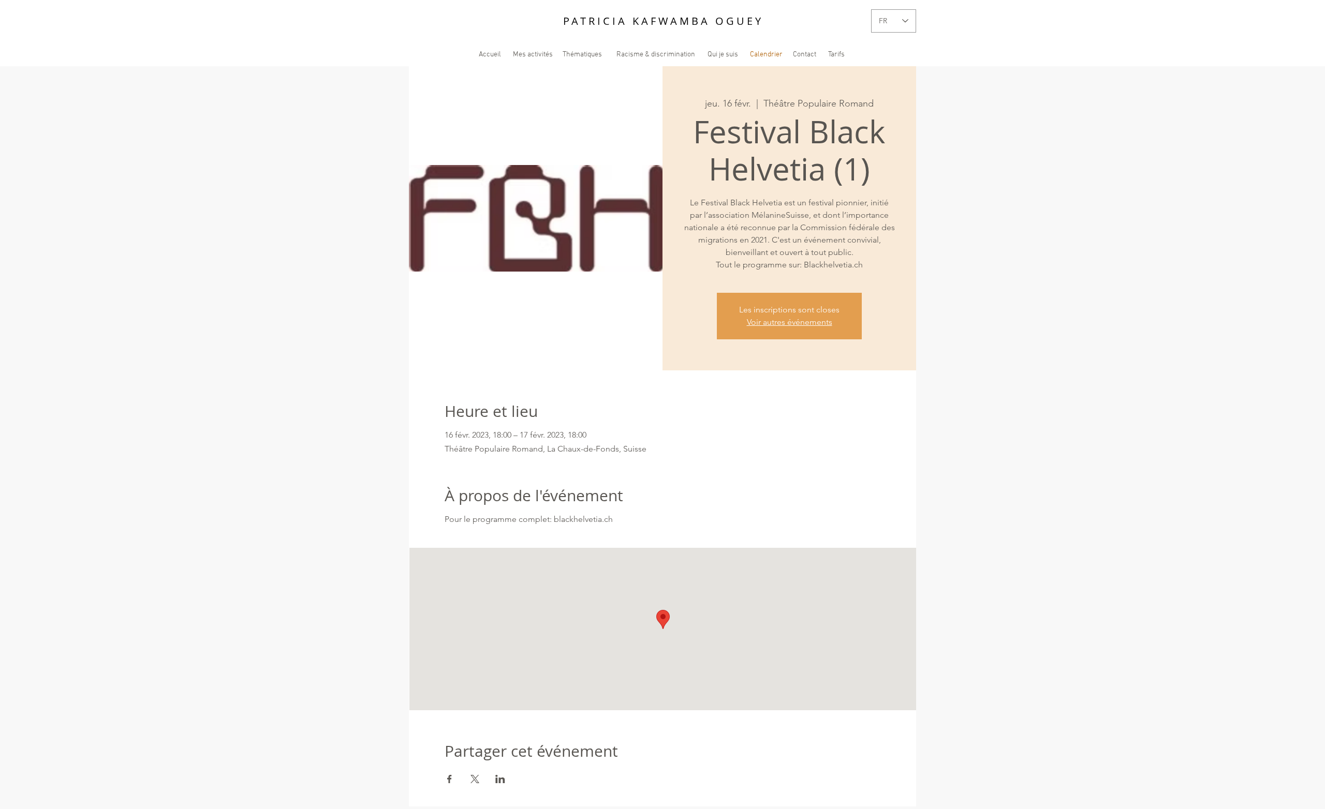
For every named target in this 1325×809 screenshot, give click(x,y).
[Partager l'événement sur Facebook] (449, 779)
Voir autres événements (789, 322)
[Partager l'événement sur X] (475, 779)
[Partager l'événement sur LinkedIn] (500, 779)
